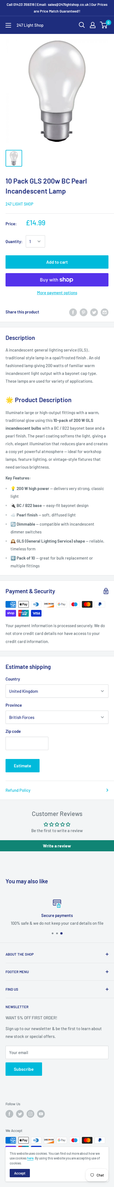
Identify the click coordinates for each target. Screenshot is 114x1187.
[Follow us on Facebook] (9, 1114)
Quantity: (14, 241)
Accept (19, 1173)
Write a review (57, 845)
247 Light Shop (19, 204)
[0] (103, 25)
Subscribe (24, 1069)
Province (14, 705)
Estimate (22, 765)
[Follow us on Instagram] (30, 1114)
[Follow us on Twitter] (20, 1114)
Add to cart (57, 261)
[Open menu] (8, 25)
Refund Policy (18, 790)
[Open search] (82, 25)
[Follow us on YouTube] (41, 1114)
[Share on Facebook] (73, 312)
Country (13, 678)
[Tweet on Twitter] (94, 312)
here (30, 1158)
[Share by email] (104, 312)
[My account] (92, 25)
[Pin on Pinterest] (83, 312)
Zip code (13, 731)
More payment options (57, 292)
